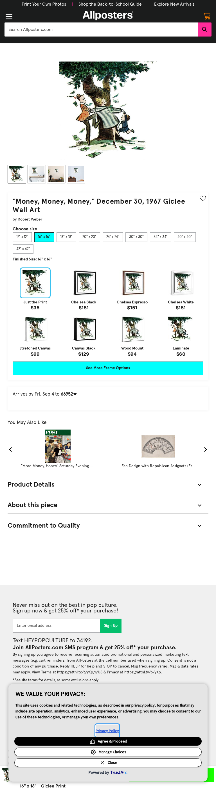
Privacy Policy (107, 730)
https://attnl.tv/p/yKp (142, 672)
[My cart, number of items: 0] (207, 15)
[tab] (22, 237)
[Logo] (108, 15)
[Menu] (9, 16)
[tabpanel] (108, 311)
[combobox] (101, 29)
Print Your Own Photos (44, 4)
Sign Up (111, 626)
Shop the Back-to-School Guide (110, 4)
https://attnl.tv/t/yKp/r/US (79, 672)
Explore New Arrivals (174, 4)
